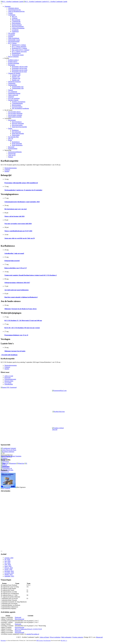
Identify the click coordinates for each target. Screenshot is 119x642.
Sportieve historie (13, 100)
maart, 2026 (7, 566)
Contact (10, 13)
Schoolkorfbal (8, 384)
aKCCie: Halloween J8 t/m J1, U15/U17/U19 (28, 629)
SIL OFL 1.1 (64, 640)
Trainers (10, 90)
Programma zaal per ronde (19, 70)
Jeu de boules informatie (15, 113)
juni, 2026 (7, 561)
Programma (11, 65)
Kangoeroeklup (12, 148)
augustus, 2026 (8, 558)
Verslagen (11, 96)
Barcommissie (16, 20)
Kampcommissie (17, 25)
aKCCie (14, 16)
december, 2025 (9, 571)
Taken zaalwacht (13, 95)
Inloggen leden (8, 381)
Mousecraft (99, 637)
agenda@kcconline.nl (32, 634)
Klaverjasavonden (17, 125)
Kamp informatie (17, 143)
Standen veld (16, 76)
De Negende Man (13, 137)
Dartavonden (16, 135)
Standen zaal (15, 80)
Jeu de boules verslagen (15, 115)
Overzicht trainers (17, 106)
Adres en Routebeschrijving (16, 11)
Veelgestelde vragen (14, 40)
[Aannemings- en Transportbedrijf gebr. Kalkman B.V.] (9, 471)
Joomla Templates (16, 456)
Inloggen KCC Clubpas (19, 45)
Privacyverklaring (13, 56)
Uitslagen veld (16, 75)
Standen (6, 171)
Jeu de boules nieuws (14, 112)
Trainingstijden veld (18, 88)
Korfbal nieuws (12, 61)
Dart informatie (16, 132)
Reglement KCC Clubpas (19, 48)
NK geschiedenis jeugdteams (20, 108)
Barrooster (11, 147)
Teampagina (11, 83)
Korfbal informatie (13, 63)
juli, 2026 (7, 559)
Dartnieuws (15, 130)
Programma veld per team (19, 68)
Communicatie (16, 21)
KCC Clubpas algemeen (19, 46)
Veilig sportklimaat (13, 38)
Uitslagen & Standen (14, 73)
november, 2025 (9, 573)
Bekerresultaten (16, 105)
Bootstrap (3, 640)
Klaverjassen (12, 120)
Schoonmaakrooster (10, 379)
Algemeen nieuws (13, 8)
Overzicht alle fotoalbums (9, 355)
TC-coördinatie (12, 91)
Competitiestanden (17, 103)
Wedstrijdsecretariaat (14, 93)
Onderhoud (15, 31)
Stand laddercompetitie (15, 117)
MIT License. (39, 640)
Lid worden (11, 33)
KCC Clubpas (12, 43)
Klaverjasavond (19, 619)
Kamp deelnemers (17, 145)
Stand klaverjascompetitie (19, 127)
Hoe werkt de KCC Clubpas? (20, 50)
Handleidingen (16, 53)
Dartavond (18, 617)
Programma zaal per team (19, 71)
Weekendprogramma (10, 168)
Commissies (11, 15)
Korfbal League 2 (13, 60)
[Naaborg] (4, 458)
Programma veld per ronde (20, 66)
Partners (10, 157)
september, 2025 (9, 576)
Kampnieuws (16, 142)
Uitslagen (7, 169)
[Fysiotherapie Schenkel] (8, 448)
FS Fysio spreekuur (14, 98)
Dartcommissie (16, 23)
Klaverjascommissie (18, 26)
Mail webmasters (66, 637)
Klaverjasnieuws (17, 122)
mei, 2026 (7, 563)
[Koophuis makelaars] (7, 451)
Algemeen (7, 6)
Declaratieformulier (14, 41)
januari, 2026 (8, 569)
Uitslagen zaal (16, 78)
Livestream (15, 30)
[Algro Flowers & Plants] (8, 450)
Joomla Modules (5, 456)
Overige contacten (77, 637)
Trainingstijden (12, 85)
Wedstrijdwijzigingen (14, 81)
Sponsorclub (12, 153)
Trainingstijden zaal (17, 86)
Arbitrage (14, 18)
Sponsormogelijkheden (15, 152)
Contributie (11, 35)
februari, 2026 (8, 568)
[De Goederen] (5, 488)
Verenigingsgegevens (14, 9)
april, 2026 (7, 564)
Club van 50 (11, 155)
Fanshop (10, 36)
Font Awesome (47, 640)
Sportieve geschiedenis (18, 101)
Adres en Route (44, 637)
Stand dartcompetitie (18, 133)
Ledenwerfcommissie (18, 28)
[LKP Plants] (5, 461)
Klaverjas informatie (18, 123)
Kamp (10, 140)
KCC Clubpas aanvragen (19, 51)
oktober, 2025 (8, 574)
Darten (10, 128)
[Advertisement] (8, 521)
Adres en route (8, 376)
